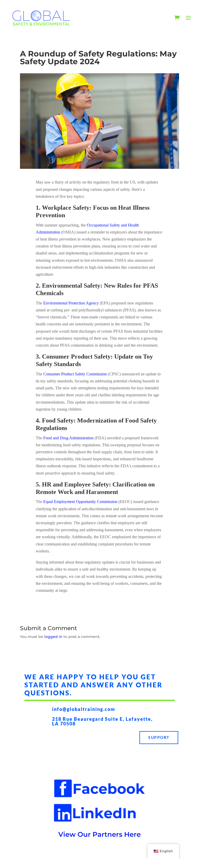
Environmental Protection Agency (71, 303)
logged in (53, 636)
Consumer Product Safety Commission (75, 374)
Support (158, 737)
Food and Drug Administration (68, 438)
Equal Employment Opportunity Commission (80, 501)
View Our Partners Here (99, 834)
